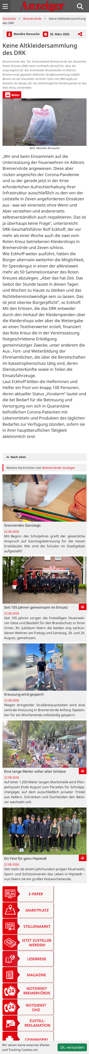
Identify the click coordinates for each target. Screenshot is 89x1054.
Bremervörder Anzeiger (58, 468)
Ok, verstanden (72, 1047)
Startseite (9, 19)
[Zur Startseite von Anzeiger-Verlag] (42, 6)
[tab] (11, 94)
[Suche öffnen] (82, 6)
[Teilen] (80, 34)
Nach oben (18, 457)
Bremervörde (32, 19)
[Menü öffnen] (5, 6)
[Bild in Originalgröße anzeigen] (44, 122)
